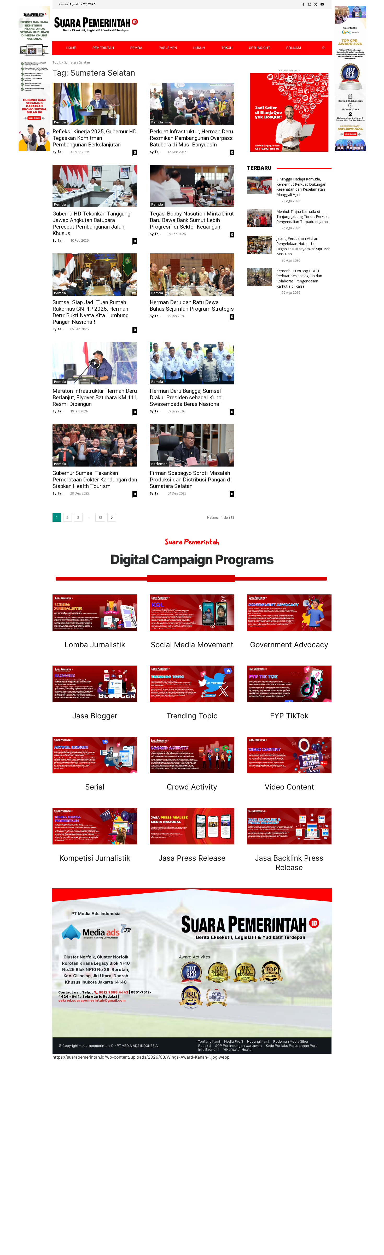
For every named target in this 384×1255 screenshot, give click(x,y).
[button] (319, 48)
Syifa (57, 151)
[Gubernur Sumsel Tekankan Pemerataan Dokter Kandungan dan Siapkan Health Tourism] (95, 445)
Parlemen (159, 463)
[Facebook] (303, 5)
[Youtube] (322, 5)
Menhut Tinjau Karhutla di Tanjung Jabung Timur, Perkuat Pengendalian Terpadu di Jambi (302, 216)
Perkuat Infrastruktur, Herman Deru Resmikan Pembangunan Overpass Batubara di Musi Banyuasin (191, 138)
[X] (316, 5)
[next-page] (111, 517)
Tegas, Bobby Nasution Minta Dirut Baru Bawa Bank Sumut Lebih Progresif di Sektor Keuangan (192, 220)
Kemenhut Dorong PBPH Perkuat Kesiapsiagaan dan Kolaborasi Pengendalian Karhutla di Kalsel (299, 278)
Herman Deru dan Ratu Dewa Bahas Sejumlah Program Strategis (192, 305)
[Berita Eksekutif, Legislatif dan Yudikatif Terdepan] (96, 25)
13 (100, 517)
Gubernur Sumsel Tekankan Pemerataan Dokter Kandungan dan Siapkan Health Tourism (95, 479)
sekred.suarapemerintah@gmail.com (92, 1000)
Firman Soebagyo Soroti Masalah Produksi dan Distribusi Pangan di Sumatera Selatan (191, 479)
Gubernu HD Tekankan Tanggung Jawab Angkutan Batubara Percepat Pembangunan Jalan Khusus (91, 223)
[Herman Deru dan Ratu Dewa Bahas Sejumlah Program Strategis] (192, 274)
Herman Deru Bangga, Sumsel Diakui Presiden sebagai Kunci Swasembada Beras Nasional (186, 397)
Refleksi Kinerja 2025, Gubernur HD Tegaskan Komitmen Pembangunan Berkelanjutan (95, 138)
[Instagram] (309, 5)
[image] (95, 612)
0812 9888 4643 (113, 992)
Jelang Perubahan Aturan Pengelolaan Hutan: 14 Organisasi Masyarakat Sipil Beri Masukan (303, 246)
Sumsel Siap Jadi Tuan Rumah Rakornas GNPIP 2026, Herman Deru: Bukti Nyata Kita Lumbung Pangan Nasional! (91, 312)
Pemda (60, 122)
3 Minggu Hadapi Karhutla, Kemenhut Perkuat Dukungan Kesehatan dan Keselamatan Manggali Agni (301, 187)
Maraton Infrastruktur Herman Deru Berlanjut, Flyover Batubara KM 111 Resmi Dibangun (95, 397)
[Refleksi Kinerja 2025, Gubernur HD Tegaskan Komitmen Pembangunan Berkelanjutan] (95, 104)
